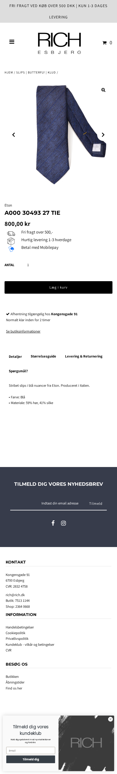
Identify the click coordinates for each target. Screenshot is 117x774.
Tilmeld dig (30, 759)
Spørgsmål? (18, 371)
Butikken (12, 676)
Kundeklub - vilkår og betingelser (30, 644)
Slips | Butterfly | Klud (36, 72)
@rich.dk (18, 594)
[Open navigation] (12, 42)
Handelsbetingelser (20, 627)
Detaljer (15, 356)
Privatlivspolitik (17, 638)
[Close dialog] (110, 719)
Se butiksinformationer (23, 331)
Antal (9, 264)
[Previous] (13, 135)
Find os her (14, 688)
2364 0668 (22, 606)
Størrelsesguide (43, 356)
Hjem (9, 72)
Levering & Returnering (84, 356)
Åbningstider (15, 682)
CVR (8, 650)
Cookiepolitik (15, 632)
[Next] (103, 135)
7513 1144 (22, 600)
